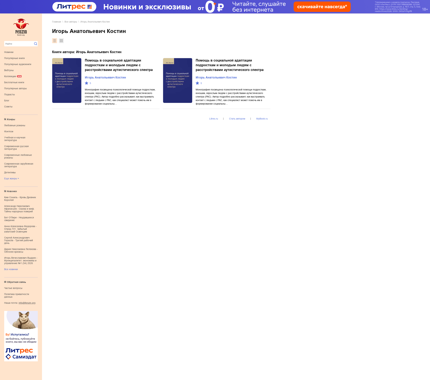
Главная (56, 21)
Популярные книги (14, 58)
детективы (10, 172)
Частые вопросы (13, 288)
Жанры (11, 119)
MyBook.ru (262, 118)
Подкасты (9, 94)
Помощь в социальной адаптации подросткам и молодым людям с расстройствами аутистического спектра (119, 65)
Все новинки (11, 269)
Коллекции (10, 76)
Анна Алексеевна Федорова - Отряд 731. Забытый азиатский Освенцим (20, 229)
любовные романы (14, 125)
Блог (6, 100)
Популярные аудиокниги (17, 64)
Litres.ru (213, 118)
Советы (8, 106)
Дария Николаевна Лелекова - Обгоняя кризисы (21, 250)
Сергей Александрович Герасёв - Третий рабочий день (18, 240)
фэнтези (8, 131)
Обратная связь (16, 282)
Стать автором (237, 118)
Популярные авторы (15, 88)
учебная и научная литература (14, 139)
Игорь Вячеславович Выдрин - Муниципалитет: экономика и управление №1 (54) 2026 (20, 260)
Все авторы (70, 21)
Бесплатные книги (14, 82)
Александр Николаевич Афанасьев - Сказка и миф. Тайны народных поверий (19, 209)
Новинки (8, 52)
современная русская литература (16, 147)
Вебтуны (9, 70)
